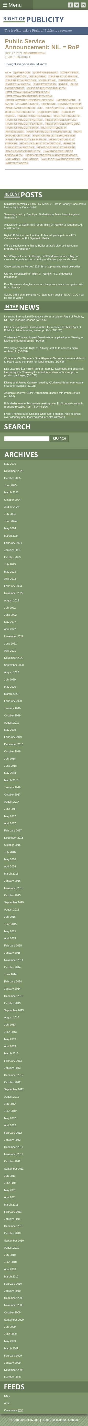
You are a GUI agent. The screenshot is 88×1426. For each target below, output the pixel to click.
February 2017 (13, 830)
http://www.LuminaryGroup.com (27, 92)
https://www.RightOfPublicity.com (29, 100)
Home (46, 1420)
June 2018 (10, 765)
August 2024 (11, 506)
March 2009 (11, 1348)
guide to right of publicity (46, 88)
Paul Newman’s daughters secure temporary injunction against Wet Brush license (44, 286)
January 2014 (12, 988)
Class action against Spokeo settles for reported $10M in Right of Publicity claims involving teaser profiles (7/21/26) (42, 329)
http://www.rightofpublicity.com (29, 96)
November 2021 (13, 636)
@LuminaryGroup (45, 72)
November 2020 (13, 657)
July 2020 (10, 679)
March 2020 (11, 693)
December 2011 (13, 1146)
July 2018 (10, 758)
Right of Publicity (66, 116)
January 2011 (12, 1218)
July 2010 (10, 1254)
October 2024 (12, 499)
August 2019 (11, 722)
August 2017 (11, 801)
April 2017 (10, 823)
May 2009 (10, 1341)
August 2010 (11, 1247)
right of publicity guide (62, 123)
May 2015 (10, 931)
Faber (63, 84)
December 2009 (13, 1297)
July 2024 (10, 514)
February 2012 (13, 1132)
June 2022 (10, 614)
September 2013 (14, 1010)
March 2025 (11, 492)
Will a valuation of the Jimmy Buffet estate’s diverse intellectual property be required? (40, 247)
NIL (40, 108)
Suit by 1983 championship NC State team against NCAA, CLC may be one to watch (44, 296)
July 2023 (10, 564)
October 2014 (12, 967)
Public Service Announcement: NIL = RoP (42, 44)
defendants (67, 80)
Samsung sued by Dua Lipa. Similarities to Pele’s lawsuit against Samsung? (42, 216)
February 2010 (13, 1283)
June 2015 (10, 924)
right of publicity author (24, 119)
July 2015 (10, 916)
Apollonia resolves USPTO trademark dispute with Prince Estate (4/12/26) (42, 394)
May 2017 (10, 816)
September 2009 (14, 1319)
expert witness (45, 84)
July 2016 (10, 852)
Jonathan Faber (27, 104)
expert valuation (18, 84)
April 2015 (10, 938)
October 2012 (12, 1082)
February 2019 (13, 736)
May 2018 (10, 772)
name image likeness (20, 108)
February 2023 (13, 585)
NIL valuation (55, 108)
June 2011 (10, 1182)
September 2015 (14, 902)
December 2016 (13, 837)
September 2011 (13, 1168)
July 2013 (10, 1024)
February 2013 (13, 1060)
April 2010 (10, 1269)
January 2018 (12, 787)
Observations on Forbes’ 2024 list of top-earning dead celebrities (42, 266)
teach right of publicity (23, 151)
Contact (73, 1420)
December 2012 (13, 1075)
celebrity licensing (63, 76)
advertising (69, 72)
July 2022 (10, 607)
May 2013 (10, 1039)
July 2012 (10, 1103)
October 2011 (12, 1161)
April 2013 (10, 1046)
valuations (30, 159)
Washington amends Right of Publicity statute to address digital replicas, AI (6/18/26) (41, 350)
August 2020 (11, 672)
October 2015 (12, 895)
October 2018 (12, 751)
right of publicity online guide (49, 131)
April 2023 (10, 578)
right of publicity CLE (61, 119)
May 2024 (10, 528)
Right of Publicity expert (24, 123)
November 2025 (13, 470)
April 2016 (10, 866)
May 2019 (10, 729)
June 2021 (10, 643)
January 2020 (12, 708)
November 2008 (13, 1369)
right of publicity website (56, 147)
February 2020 (13, 700)
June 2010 (10, 1261)
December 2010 (13, 1226)
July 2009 (10, 1326)
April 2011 (10, 1197)
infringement (66, 100)
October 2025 (12, 478)
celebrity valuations (21, 80)
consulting (47, 80)
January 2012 (12, 1139)
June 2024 (10, 521)
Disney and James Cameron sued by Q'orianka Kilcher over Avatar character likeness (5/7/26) (44, 384)
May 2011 (10, 1190)
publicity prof (48, 112)
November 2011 (13, 1154)
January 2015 (12, 952)
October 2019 (12, 715)
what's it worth (17, 163)
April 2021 (10, 650)
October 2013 (12, 1003)
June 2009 (10, 1333)
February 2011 (13, 1211)
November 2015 (13, 888)
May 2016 (10, 859)
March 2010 (11, 1276)
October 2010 (12, 1233)
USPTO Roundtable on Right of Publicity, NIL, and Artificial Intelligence (38, 275)
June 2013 (10, 1031)
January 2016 (12, 880)
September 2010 (14, 1240)
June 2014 (10, 974)
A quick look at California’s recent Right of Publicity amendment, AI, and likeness (43, 226)
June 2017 (10, 808)
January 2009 (12, 1362)
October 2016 (12, 844)
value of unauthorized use (61, 159)
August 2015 (11, 909)
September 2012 (14, 1089)
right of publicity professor (54, 135)
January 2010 (12, 1290)
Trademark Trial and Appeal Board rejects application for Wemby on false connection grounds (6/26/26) (44, 339)
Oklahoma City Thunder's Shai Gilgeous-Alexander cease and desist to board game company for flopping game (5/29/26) (45, 360)
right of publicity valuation (40, 143)
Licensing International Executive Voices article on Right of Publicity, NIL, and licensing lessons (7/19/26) (44, 318)
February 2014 (13, 981)
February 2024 (13, 542)
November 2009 (13, 1305)
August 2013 (11, 1017)
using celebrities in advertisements (51, 155)
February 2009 (13, 1355)
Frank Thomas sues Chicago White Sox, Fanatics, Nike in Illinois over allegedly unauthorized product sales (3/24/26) (42, 415)
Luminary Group (69, 104)
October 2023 (12, 557)
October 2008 (12, 1377)
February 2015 (13, 945)
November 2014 (13, 960)
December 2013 (13, 996)
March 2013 (11, 1053)
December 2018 (13, 744)
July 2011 (9, 1175)
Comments (13, 1410)
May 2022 (10, 621)
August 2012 (11, 1096)
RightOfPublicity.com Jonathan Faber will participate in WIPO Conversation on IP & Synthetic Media (40, 237)
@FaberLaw (22, 72)
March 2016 (11, 873)
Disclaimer (59, 1420)
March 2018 (11, 780)
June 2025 (10, 485)
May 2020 (10, 686)
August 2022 (11, 600)
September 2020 (14, 664)
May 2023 (10, 571)
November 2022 (13, 593)
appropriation (16, 76)
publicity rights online (34, 116)
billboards (37, 76)
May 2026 (10, 463)
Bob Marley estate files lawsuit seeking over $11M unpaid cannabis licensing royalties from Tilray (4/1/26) (43, 405)
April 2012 (10, 1125)
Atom (7, 1403)
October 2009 (12, 1312)
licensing (48, 104)
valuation (13, 159)
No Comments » (34, 53)
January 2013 (12, 1067)
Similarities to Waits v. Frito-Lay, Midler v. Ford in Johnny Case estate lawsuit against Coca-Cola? (45, 205)
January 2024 (12, 549)
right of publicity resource (26, 139)
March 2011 (11, 1204)
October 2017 (12, 794)
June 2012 (10, 1111)
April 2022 (10, 629)
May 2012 (10, 1118)
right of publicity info (22, 127)
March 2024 (11, 535)
